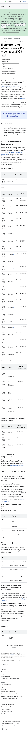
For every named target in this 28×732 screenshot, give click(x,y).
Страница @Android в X (6, 684)
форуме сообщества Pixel (17, 465)
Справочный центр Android (7, 704)
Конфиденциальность (7, 726)
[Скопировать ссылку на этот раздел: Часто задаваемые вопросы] (2, 474)
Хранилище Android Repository (8, 667)
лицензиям (12, 654)
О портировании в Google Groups (9, 698)
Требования (4, 669)
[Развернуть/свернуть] (10, 59)
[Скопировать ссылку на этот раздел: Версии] (9, 626)
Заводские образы (5, 676)
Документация (6, 6)
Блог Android (4, 689)
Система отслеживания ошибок (8, 716)
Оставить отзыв (18, 726)
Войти (24, 1)
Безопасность (17, 38)
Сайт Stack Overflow (6, 713)
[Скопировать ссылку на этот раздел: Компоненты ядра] (14, 169)
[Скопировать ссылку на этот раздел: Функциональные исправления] (13, 457)
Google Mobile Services (6, 711)
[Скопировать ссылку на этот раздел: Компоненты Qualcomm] (18, 361)
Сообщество (16, 721)
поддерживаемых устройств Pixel (10, 86)
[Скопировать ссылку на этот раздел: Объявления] (13, 124)
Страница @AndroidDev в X (7, 687)
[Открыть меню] (2, 1)
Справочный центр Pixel (6, 706)
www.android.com (5, 709)
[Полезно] (20, 41)
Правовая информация (7, 723)
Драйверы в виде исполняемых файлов (10, 678)
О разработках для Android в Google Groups (11, 696)
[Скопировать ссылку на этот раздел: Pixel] (5, 188)
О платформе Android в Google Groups (10, 694)
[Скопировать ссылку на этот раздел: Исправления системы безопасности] (14, 144)
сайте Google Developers (11, 116)
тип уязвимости (12, 152)
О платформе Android (6, 721)
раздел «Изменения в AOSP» (11, 32)
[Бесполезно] (22, 41)
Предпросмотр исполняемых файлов (9, 674)
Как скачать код (5, 671)
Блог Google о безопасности (8, 691)
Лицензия (17, 723)
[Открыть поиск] (18, 2)
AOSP (2, 38)
